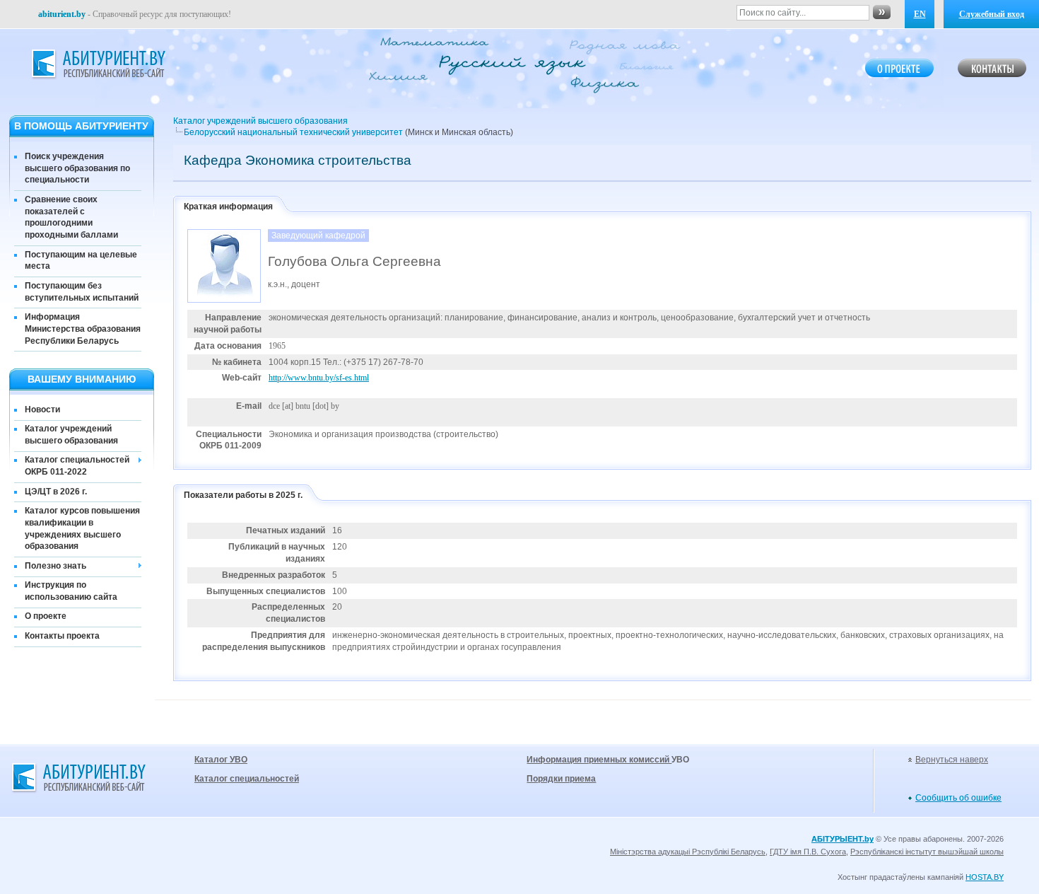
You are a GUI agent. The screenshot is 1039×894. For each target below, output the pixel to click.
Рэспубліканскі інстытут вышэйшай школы (927, 851)
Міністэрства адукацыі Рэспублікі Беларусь (687, 851)
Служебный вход (991, 14)
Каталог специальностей (246, 779)
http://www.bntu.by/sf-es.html (319, 378)
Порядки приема (561, 779)
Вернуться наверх (951, 760)
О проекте (45, 616)
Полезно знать (55, 566)
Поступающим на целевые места (81, 261)
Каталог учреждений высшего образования (71, 435)
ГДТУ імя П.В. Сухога (808, 851)
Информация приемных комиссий (599, 760)
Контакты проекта (62, 636)
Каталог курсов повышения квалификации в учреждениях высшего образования (82, 528)
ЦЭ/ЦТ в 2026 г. (56, 492)
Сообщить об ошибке (958, 798)
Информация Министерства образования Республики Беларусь (83, 329)
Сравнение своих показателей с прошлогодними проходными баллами (71, 217)
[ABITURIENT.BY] (97, 64)
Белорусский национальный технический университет (293, 132)
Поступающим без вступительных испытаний (82, 292)
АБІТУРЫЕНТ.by (842, 839)
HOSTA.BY (984, 877)
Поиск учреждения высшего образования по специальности (77, 168)
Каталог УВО (220, 760)
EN (920, 14)
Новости (42, 409)
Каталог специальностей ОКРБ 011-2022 (77, 466)
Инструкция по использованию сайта (71, 591)
